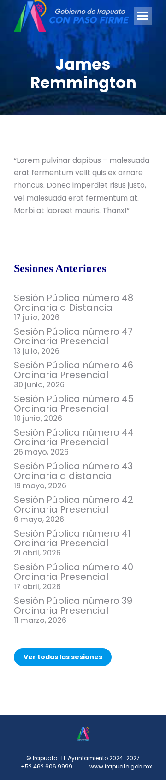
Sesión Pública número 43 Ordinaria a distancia (73, 471)
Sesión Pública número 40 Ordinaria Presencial (73, 572)
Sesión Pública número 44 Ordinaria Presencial (74, 437)
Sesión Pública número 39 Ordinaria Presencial (73, 605)
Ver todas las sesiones (63, 657)
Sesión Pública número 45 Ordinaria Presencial (74, 404)
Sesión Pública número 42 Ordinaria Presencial (73, 504)
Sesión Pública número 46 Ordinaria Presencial (73, 370)
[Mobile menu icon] (143, 16)
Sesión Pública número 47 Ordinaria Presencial (73, 336)
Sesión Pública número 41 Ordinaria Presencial (72, 538)
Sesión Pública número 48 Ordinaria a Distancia (73, 303)
